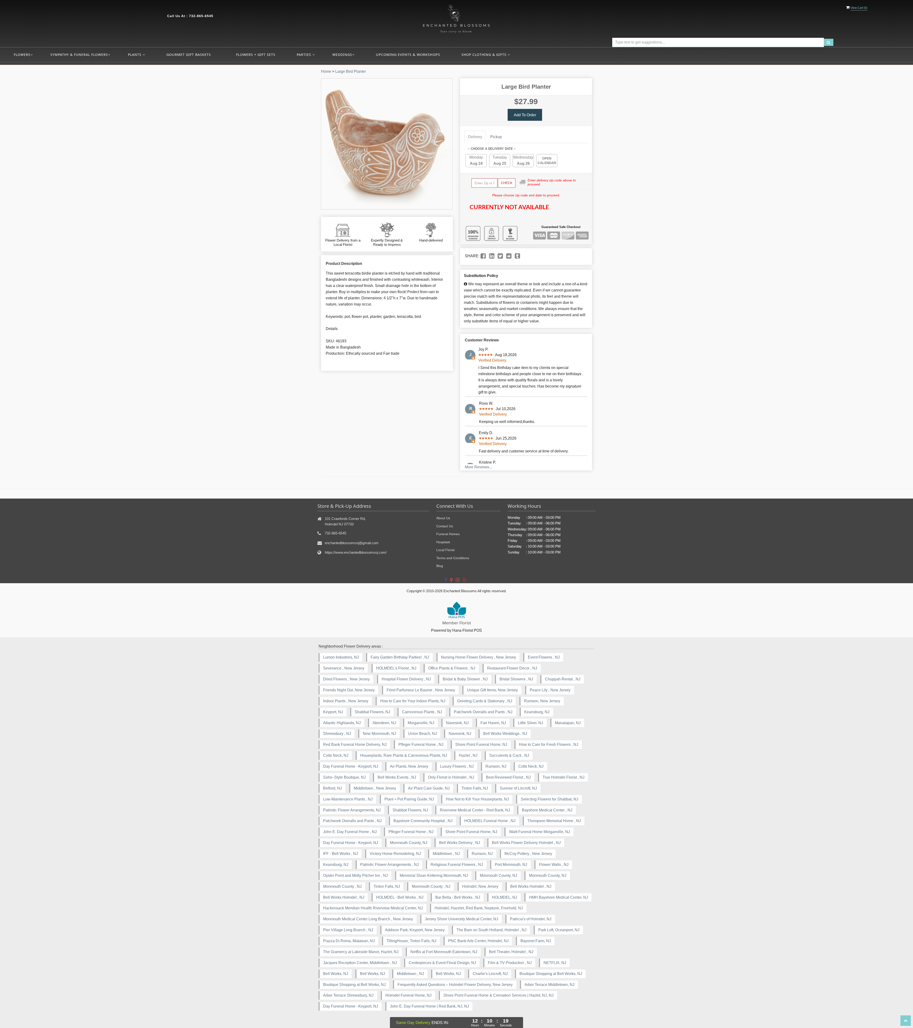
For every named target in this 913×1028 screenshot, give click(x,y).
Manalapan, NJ (568, 723)
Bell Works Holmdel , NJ (530, 886)
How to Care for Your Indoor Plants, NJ (412, 701)
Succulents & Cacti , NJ (509, 755)
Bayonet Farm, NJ (535, 941)
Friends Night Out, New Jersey (349, 690)
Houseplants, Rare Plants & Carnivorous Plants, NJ (403, 755)
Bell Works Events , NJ (397, 777)
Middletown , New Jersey (375, 788)
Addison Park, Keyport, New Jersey (415, 930)
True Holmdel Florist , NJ (563, 777)
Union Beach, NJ (422, 734)
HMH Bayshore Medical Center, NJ (558, 897)
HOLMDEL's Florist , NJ (396, 668)
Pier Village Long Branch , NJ (348, 930)
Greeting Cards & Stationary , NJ (484, 701)
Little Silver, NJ (530, 723)
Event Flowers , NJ (544, 657)
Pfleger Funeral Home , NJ (420, 744)
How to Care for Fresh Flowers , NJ (548, 744)
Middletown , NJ (446, 854)
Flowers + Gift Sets (255, 54)
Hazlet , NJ (468, 755)
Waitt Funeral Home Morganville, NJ (539, 832)
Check (506, 183)
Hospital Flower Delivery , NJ (406, 679)
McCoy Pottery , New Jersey (528, 854)
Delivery (475, 137)
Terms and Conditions (452, 558)
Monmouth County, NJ (408, 843)
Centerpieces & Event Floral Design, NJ (442, 963)
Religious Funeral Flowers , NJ (457, 865)
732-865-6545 (201, 16)
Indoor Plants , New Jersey (345, 701)
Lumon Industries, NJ (341, 657)
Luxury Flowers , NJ (457, 766)
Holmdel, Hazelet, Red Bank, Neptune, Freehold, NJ (479, 908)
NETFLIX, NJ (555, 963)
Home (326, 71)
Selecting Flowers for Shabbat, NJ (549, 799)
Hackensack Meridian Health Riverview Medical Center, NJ (373, 908)
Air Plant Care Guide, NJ (429, 788)
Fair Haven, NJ (493, 723)
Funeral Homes (448, 534)
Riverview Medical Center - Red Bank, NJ (475, 810)
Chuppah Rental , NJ (562, 679)
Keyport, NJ (333, 712)
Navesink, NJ (457, 723)
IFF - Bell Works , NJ (340, 854)
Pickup (496, 137)
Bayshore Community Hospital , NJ (422, 821)
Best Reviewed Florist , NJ (508, 777)
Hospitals (443, 542)
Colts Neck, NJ (335, 755)
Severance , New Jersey (343, 668)
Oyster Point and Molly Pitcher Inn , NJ (355, 875)
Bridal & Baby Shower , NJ (465, 679)
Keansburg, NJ (536, 712)
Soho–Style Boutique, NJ (344, 777)
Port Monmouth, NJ (511, 865)
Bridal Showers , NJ (516, 679)
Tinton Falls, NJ (474, 788)
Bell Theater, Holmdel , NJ (511, 952)
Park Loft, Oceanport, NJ (558, 930)
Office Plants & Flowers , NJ (451, 668)
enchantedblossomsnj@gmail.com (352, 543)
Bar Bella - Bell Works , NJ (457, 897)
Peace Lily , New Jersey (550, 690)
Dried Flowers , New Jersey (346, 679)
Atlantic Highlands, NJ (342, 723)
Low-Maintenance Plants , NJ (348, 799)
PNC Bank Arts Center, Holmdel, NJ (478, 941)
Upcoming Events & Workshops (408, 54)
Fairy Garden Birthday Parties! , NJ (400, 657)
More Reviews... (478, 467)
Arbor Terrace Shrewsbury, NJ (348, 995)
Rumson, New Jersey (542, 701)
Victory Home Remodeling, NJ (395, 854)
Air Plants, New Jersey (409, 766)
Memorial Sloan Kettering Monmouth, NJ (434, 875)
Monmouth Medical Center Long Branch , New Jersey (368, 919)
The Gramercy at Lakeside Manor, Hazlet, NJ (360, 952)
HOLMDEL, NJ (504, 897)
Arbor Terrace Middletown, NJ (549, 985)
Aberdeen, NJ (384, 723)
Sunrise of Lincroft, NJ (518, 788)
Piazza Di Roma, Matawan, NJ (349, 941)
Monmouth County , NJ (342, 886)
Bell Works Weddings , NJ (505, 734)
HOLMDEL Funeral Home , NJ (489, 821)
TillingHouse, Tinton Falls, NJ (411, 941)
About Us (443, 518)
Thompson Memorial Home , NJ (554, 821)
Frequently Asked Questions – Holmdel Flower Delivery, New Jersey (455, 985)
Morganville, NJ (421, 723)
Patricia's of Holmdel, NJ (530, 919)
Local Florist (445, 550)
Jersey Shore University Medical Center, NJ (461, 919)
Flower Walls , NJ (553, 865)
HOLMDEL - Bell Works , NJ (399, 897)
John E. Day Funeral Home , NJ (350, 832)
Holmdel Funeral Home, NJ (408, 995)
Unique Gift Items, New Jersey (492, 690)
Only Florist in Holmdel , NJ (451, 777)
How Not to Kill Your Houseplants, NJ (477, 799)
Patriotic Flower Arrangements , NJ (389, 865)
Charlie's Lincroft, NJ (490, 974)
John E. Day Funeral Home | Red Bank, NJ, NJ (429, 1006)
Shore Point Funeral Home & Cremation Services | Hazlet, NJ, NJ (498, 995)
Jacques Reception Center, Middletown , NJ (360, 963)
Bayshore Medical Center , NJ (547, 810)
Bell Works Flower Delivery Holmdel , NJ (526, 843)
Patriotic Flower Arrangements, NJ (352, 810)
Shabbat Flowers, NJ (372, 712)
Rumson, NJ (496, 766)
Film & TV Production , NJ (510, 963)
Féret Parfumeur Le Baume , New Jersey (421, 690)
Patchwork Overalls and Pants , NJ (483, 712)
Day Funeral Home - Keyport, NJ (350, 766)
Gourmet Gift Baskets (188, 54)
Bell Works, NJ (335, 974)
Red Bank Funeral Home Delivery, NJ (355, 744)
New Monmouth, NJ (379, 734)
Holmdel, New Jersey (480, 886)
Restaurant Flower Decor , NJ (512, 668)
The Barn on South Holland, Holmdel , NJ (491, 930)
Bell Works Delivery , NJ (459, 843)
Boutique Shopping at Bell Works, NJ (551, 974)
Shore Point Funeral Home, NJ (481, 744)
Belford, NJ (332, 788)
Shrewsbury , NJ (337, 734)
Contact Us (444, 526)
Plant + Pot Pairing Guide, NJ (409, 799)
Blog (439, 566)
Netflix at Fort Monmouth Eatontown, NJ (443, 952)
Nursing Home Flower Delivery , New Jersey (478, 657)
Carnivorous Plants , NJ (422, 712)
